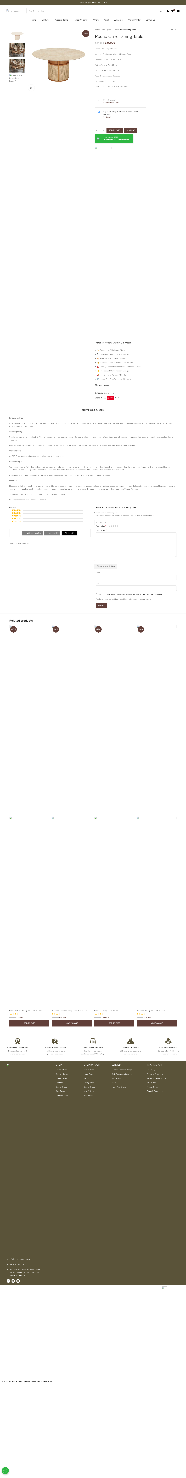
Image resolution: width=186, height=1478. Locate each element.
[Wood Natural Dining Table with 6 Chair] (29, 721)
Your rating (101, 526)
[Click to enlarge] (31, 88)
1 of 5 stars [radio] (110, 526)
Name (99, 572)
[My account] (168, 10)
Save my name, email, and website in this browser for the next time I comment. (130, 594)
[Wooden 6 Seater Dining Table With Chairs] (72, 721)
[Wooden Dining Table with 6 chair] (157, 721)
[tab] (93, 409)
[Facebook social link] (101, 397)
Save (111, 398)
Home (97, 29)
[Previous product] (169, 29)
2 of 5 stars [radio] (112, 526)
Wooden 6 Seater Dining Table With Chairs (69, 1011)
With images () (33, 533)
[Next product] (175, 29)
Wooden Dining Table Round (106, 1011)
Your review (101, 530)
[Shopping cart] (178, 10)
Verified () (53, 533)
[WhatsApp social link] (118, 397)
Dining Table (107, 29)
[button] (29, 1023)
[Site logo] (15, 10)
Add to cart (114, 130)
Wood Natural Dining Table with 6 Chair (25, 1011)
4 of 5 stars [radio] (116, 526)
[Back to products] (172, 29)
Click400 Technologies (43, 1381)
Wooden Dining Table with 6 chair (151, 1011)
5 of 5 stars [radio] (118, 526)
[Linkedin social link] (115, 397)
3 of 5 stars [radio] (114, 526)
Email (98, 583)
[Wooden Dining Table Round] (114, 721)
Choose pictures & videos (106, 566)
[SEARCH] (161, 11)
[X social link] (105, 397)
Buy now (131, 130)
